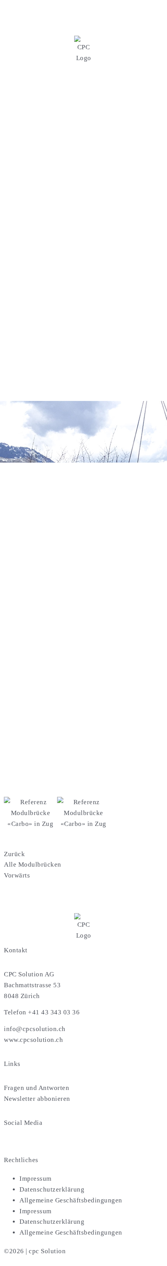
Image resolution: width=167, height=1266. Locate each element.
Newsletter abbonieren (37, 1098)
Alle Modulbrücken (32, 864)
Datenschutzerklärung (51, 1189)
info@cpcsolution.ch (35, 1029)
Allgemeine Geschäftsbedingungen (70, 1200)
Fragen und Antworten (36, 1088)
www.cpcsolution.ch (33, 1039)
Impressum (35, 1178)
